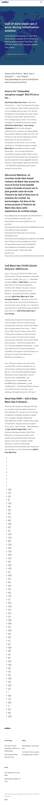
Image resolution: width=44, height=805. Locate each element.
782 (9, 671)
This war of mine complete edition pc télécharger (12, 748)
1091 (9, 661)
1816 (9, 695)
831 (9, 530)
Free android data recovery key (10, 755)
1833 (9, 603)
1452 (9, 565)
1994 (9, 575)
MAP (6, 800)
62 (9, 499)
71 (9, 706)
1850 (10, 647)
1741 (9, 493)
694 (9, 712)
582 (9, 561)
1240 (9, 685)
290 (9, 675)
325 (9, 496)
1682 (9, 524)
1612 (9, 592)
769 (9, 589)
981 (9, 506)
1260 (9, 664)
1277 (9, 609)
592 (9, 582)
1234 (9, 503)
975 (9, 657)
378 (9, 699)
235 (9, 668)
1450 (10, 606)
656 (9, 520)
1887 (9, 702)
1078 (9, 568)
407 (9, 513)
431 (9, 644)
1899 (9, 623)
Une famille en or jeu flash (12, 773)
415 (9, 654)
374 (9, 616)
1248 (9, 678)
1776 (9, 596)
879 (9, 709)
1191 (9, 682)
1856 (9, 630)
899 (9, 637)
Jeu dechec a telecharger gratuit (17, 59)
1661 (9, 548)
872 (9, 572)
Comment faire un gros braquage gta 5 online (30, 753)
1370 (9, 537)
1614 (9, 613)
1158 (9, 558)
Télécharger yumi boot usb (30, 747)
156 (9, 627)
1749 (9, 551)
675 (9, 579)
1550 (10, 716)
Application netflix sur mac (12, 780)
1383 (9, 534)
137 (9, 599)
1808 (10, 554)
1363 (9, 489)
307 (9, 688)
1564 (9, 620)
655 (9, 527)
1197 (9, 510)
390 (9, 651)
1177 (9, 517)
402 (9, 633)
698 (9, 541)
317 (9, 640)
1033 (10, 544)
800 (9, 585)
